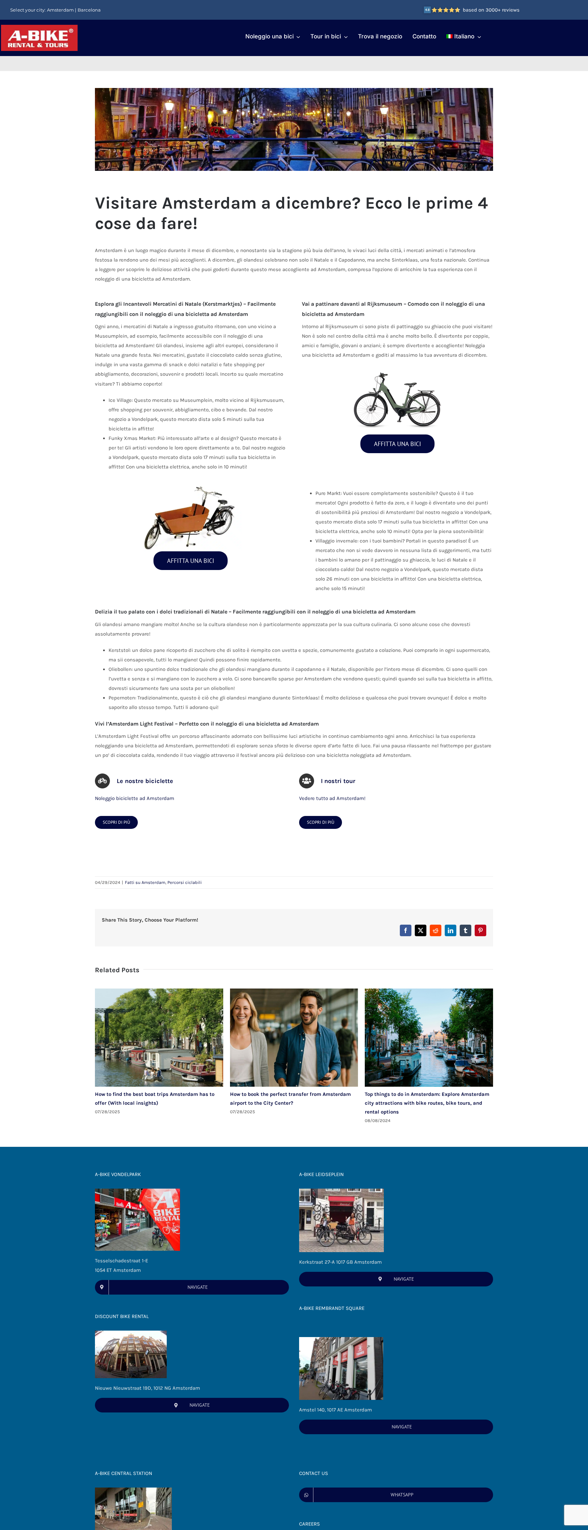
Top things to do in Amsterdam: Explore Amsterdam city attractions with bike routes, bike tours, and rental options (427, 1103)
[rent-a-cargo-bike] (191, 486)
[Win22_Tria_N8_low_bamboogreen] (397, 369)
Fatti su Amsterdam (145, 882)
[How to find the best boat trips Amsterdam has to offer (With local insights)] (159, 992)
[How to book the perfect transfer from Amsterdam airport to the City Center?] (294, 992)
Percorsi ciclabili (184, 882)
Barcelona (89, 10)
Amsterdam (60, 10)
